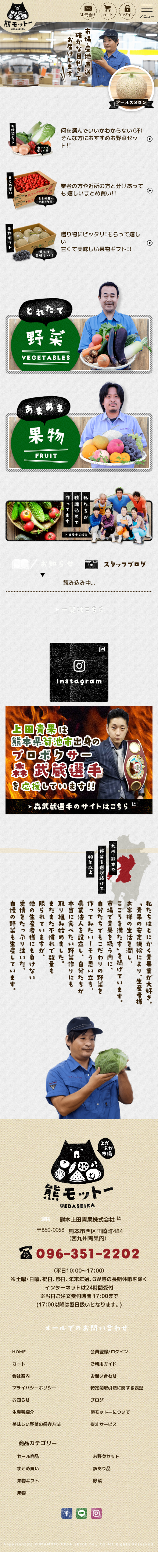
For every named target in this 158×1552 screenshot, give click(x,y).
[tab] (42, 564)
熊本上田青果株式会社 (88, 1219)
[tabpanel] (79, 598)
